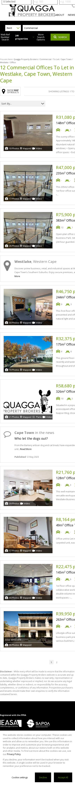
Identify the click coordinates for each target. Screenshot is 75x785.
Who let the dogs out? (31, 438)
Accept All (63, 777)
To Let (56, 59)
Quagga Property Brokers (26, 59)
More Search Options (41, 37)
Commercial (45, 59)
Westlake (4, 62)
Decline (43, 777)
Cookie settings (20, 777)
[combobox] (20, 103)
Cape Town (66, 59)
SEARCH (62, 37)
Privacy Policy (14, 754)
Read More (26, 449)
